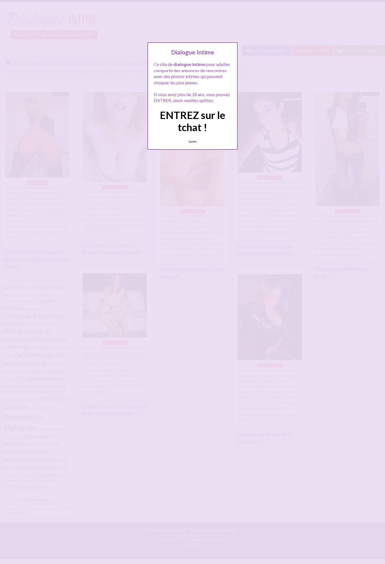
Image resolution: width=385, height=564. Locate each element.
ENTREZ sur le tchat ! (192, 121)
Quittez (193, 141)
